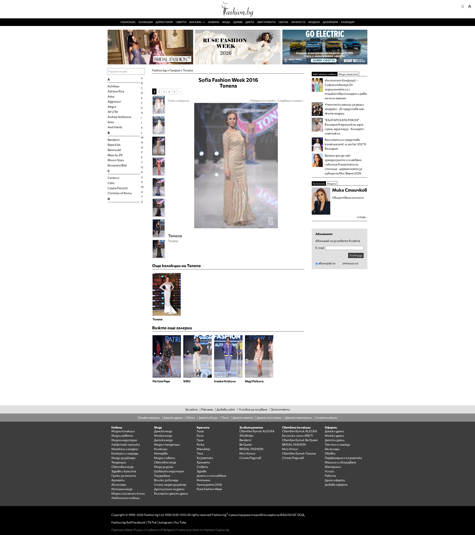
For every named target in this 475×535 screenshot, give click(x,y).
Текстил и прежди (337, 444)
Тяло (200, 453)
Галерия (174, 70)
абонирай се (326, 263)
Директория (164, 22)
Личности (298, 22)
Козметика (205, 457)
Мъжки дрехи (334, 435)
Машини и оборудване (340, 462)
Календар (347, 22)
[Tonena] (235, 165)
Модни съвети (164, 457)
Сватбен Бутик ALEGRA (256, 431)
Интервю (161, 453)
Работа (330, 475)
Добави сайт (226, 409)
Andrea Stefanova (119, 117)
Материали (333, 466)
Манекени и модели (124, 449)
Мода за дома (163, 466)
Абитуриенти (266, 22)
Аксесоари (118, 484)
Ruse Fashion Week (209, 489)
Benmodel (114, 150)
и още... (362, 217)
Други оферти (335, 480)
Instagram (165, 522)
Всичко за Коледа (166, 480)
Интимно (203, 480)
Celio (111, 183)
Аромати (118, 480)
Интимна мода (121, 489)
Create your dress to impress (195, 529)
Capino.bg (222, 529)
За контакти (280, 409)
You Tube (180, 522)
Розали (138, 529)
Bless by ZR (115, 155)
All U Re (113, 111)
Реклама (207, 409)
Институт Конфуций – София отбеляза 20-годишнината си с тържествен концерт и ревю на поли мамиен (346, 89)
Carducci (113, 177)
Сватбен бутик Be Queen (300, 440)
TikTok (152, 522)
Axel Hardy (115, 127)
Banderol (113, 139)
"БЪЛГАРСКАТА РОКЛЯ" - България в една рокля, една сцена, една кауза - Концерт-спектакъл (345, 126)
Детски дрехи (335, 440)
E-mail (319, 248)
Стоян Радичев (250, 457)
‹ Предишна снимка (262, 100)
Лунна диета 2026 (209, 484)
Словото (152, 529)
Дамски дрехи (173, 417)
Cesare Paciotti (118, 188)
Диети (249, 22)
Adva (111, 96)
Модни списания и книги (128, 493)
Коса (200, 435)
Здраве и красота (123, 471)
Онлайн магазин (149, 417)
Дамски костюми (269, 417)
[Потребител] (471, 6)
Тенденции (118, 462)
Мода (226, 22)
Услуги (329, 471)
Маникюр (203, 449)
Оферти (181, 22)
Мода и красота (348, 74)
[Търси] (463, 6)
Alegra (112, 106)
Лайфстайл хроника (125, 444)
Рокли (190, 417)
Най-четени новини (324, 74)
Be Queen (245, 444)
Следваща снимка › (290, 100)
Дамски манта (242, 417)
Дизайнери (330, 22)
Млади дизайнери (123, 457)
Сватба (283, 22)
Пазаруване (162, 475)
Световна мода (122, 466)
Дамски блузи (208, 417)
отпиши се (350, 263)
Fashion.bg (128, 22)
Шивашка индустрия (169, 471)
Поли (225, 417)
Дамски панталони (298, 417)
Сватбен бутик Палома (299, 453)
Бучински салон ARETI (297, 435)
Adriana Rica (116, 91)
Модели (314, 22)
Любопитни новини (125, 498)
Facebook (138, 522)
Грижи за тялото (123, 475)
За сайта (191, 409)
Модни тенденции (167, 444)
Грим (200, 440)
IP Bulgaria (167, 529)
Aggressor (114, 101)
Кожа (200, 444)
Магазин (195, 22)
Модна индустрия (124, 440)
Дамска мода (163, 431)
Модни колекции (123, 431)
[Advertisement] (228, 392)
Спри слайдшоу (178, 100)
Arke (111, 122)
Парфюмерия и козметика (343, 457)
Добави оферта (336, 484)
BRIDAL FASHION (251, 449)
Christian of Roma (120, 193)
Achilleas (113, 86)
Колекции (146, 22)
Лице (200, 431)
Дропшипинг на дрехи (169, 489)
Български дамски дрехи (171, 493)
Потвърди (355, 255)
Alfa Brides (246, 435)
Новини (213, 22)
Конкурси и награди (124, 453)
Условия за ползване (253, 409)
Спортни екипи (327, 417)
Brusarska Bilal (117, 165)
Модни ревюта (122, 435)
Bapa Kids (114, 144)
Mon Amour (247, 453)
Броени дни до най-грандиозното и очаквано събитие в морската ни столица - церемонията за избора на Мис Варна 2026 (343, 164)
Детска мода (163, 440)
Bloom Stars (116, 160)
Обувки (330, 453)
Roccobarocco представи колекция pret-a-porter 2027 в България (345, 144)
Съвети (202, 466)
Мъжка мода (163, 435)
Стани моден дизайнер (170, 484)
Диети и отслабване (211, 475)
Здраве (238, 22)
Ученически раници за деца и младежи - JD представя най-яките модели (345, 109)
